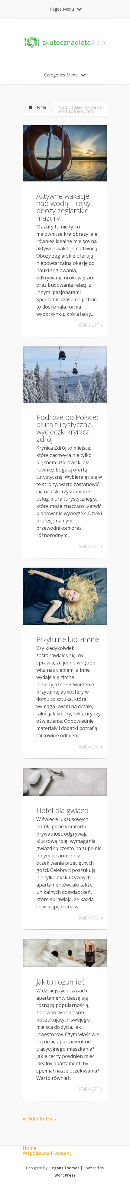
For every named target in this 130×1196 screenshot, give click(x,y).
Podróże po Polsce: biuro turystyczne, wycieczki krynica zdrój (67, 428)
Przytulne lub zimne (67, 639)
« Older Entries (39, 1118)
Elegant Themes (64, 1168)
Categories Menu (61, 75)
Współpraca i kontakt (47, 1153)
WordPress (65, 1175)
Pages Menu (62, 9)
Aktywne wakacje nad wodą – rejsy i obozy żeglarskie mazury (65, 207)
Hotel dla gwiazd (62, 810)
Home (40, 107)
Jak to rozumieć (60, 982)
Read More (88, 325)
